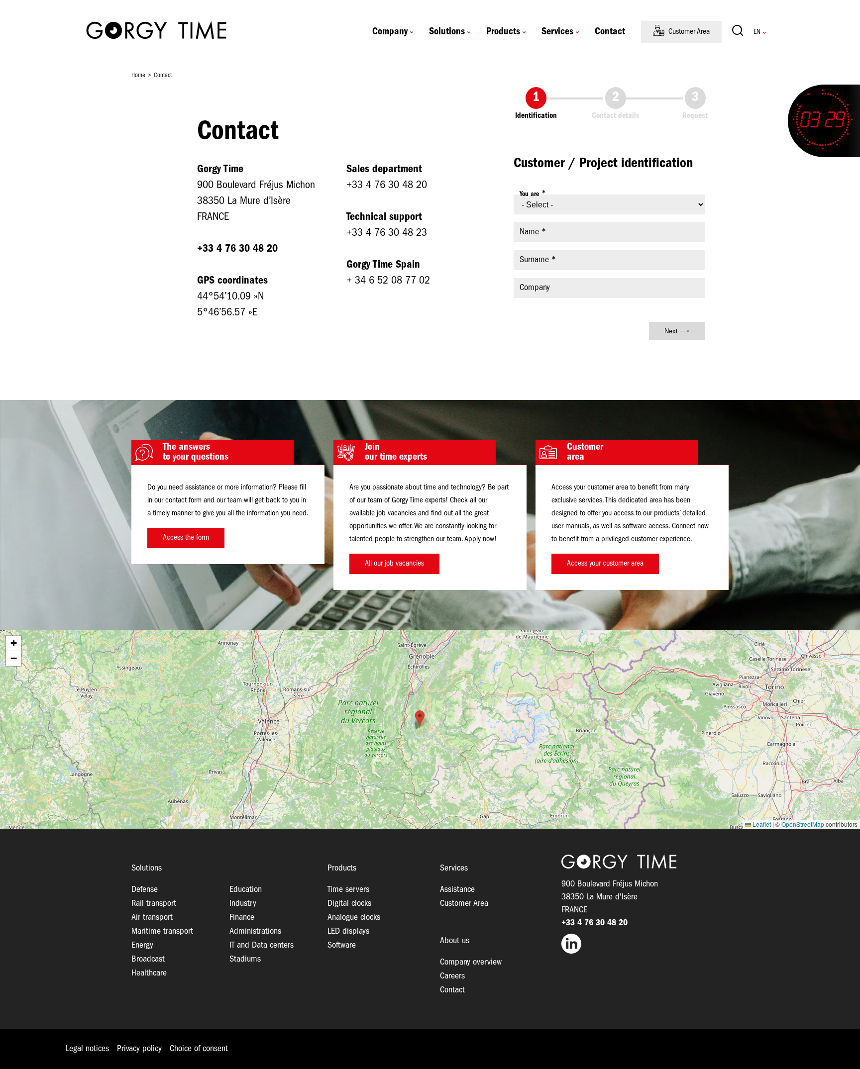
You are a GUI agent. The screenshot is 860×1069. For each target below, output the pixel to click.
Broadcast (148, 959)
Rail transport (153, 903)
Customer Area (689, 31)
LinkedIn (645, 944)
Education (245, 889)
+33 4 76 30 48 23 (388, 233)
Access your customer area (605, 563)
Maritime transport (162, 931)
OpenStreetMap (802, 824)
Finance (241, 917)
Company (390, 32)
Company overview (471, 962)
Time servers (348, 889)
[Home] (156, 32)
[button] (420, 719)
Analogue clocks (353, 917)
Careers (452, 976)
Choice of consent (199, 1049)
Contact (610, 32)
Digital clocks (349, 903)
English (756, 32)
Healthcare (149, 973)
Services (557, 32)
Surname (534, 260)
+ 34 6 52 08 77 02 (388, 281)
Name (529, 232)
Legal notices (87, 1049)
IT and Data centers (261, 945)
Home (138, 75)
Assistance (457, 889)
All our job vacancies (394, 563)
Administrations (255, 931)
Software (341, 945)
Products (503, 32)
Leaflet (761, 824)
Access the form (186, 537)
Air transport (152, 917)
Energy (142, 945)
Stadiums (245, 959)
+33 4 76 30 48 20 (386, 185)
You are (529, 194)
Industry (242, 903)
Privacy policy (139, 1049)
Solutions (447, 32)
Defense (144, 889)
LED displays (348, 931)
